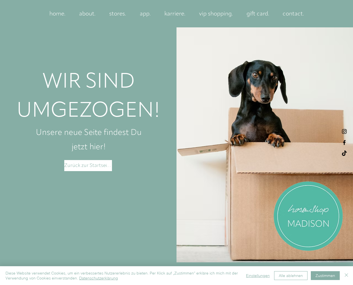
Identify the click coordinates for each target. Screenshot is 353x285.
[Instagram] (344, 131)
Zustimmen (325, 275)
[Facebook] (344, 142)
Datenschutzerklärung (98, 278)
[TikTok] (344, 153)
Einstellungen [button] (258, 275)
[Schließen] (346, 276)
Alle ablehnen (291, 275)
